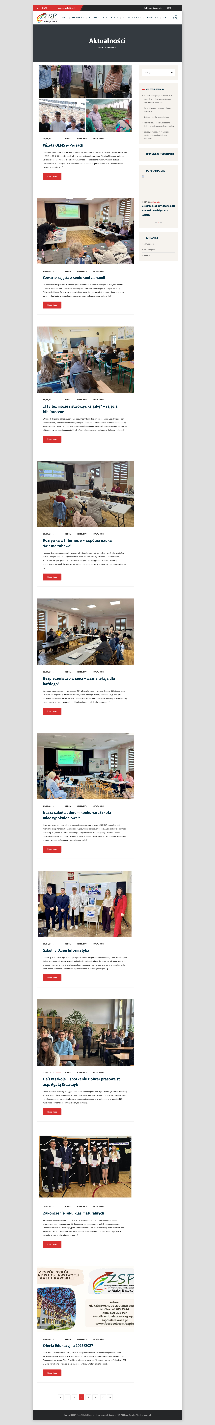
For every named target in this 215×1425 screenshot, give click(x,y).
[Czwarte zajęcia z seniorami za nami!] (85, 231)
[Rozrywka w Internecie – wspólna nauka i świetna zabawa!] (85, 494)
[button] (156, 218)
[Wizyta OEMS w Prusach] (85, 98)
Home (100, 47)
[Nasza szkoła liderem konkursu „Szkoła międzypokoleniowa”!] (85, 766)
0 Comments (82, 139)
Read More (52, 176)
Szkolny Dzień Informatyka (66, 950)
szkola (68, 139)
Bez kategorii (149, 245)
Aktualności (98, 139)
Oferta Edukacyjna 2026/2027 (68, 1345)
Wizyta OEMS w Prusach (63, 145)
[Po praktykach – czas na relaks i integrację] (158, 187)
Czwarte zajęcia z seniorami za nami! (74, 277)
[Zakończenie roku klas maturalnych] (85, 1166)
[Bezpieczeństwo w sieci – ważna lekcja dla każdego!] (85, 631)
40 (103, 1397)
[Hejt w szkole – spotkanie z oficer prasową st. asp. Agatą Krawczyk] (85, 1032)
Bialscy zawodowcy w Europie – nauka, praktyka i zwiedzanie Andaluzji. (157, 135)
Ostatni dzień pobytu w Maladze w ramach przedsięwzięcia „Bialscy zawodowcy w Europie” (158, 99)
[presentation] (143, 218)
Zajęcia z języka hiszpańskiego (156, 117)
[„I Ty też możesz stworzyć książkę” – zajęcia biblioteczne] (85, 360)
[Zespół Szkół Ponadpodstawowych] (47, 17)
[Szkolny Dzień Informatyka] (85, 904)
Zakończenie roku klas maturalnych (73, 1213)
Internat (147, 251)
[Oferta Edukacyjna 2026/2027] (85, 1299)
